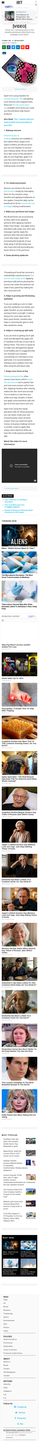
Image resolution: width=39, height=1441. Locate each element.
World (5, 1307)
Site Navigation (9, 1372)
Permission (8, 1343)
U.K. (5, 1394)
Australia (7, 1384)
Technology (8, 1313)
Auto (5, 1324)
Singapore (7, 1391)
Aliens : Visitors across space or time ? (18, 548)
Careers (6, 1369)
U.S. (5, 1398)
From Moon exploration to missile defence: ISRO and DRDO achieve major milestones (28, 1274)
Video (5, 1331)
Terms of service (10, 1350)
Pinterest (21, 1418)
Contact (6, 1375)
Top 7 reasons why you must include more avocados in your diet (19, 122)
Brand (5, 1365)
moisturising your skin (13, 99)
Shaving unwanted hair (14, 376)
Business (7, 1310)
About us (6, 1362)
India (5, 1300)
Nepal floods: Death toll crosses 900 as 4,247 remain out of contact (12, 1153)
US (4, 1303)
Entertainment (9, 1320)
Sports (6, 1317)
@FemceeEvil (19, 40)
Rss (21, 1424)
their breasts (9, 191)
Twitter (21, 1412)
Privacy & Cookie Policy (12, 1353)
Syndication (8, 1346)
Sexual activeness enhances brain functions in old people (19, 511)
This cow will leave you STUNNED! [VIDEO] (14, 506)
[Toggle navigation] (3, 2)
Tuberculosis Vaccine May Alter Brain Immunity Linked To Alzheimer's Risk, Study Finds (19, 606)
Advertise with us (10, 1339)
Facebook (21, 1407)
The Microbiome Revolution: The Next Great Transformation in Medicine (17, 576)
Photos (6, 1327)
